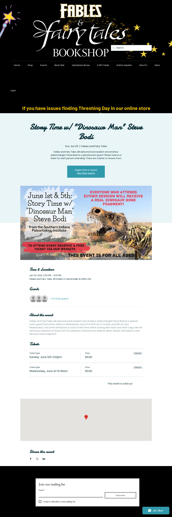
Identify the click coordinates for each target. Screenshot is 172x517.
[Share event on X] (37, 459)
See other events (86, 173)
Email (42, 490)
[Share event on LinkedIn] (44, 459)
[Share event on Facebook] (30, 459)
